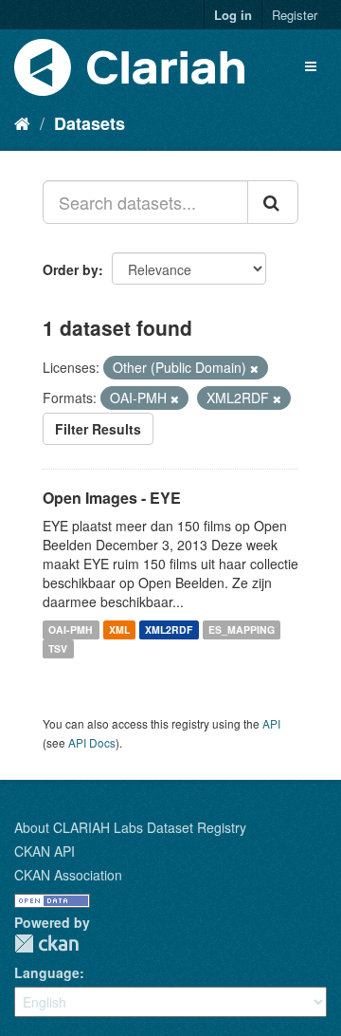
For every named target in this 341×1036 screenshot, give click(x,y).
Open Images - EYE (112, 498)
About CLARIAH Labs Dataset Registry (130, 827)
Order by (71, 269)
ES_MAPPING (241, 629)
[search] (272, 202)
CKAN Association (68, 874)
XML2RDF (168, 629)
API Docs (92, 742)
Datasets (89, 123)
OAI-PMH (70, 629)
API (271, 723)
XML (119, 629)
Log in (233, 15)
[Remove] (254, 368)
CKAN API (44, 851)
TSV (57, 648)
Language (47, 972)
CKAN (46, 943)
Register (294, 15)
